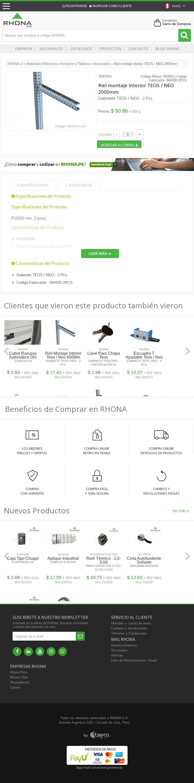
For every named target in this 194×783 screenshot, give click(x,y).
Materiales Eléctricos (42, 64)
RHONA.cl (15, 64)
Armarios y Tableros (75, 64)
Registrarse (76, 6)
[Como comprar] (97, 170)
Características (78, 185)
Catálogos (81, 49)
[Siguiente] (187, 351)
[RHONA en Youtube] (39, 651)
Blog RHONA (167, 49)
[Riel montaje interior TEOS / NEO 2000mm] (51, 128)
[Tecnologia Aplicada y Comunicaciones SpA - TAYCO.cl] (97, 735)
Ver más (180, 510)
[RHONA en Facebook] (17, 651)
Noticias (117, 655)
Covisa (15, 687)
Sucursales (51, 49)
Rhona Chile (19, 677)
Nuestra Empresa (124, 645)
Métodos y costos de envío (131, 623)
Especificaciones (32, 185)
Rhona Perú (18, 672)
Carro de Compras (176, 24)
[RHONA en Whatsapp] (62, 651)
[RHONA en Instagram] (51, 651)
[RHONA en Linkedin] (28, 651)
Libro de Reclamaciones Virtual (134, 660)
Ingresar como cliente (111, 6)
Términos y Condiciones (129, 633)
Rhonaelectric (20, 682)
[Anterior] (6, 351)
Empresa (23, 49)
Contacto (138, 49)
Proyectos (110, 49)
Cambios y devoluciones (129, 628)
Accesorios (102, 64)
